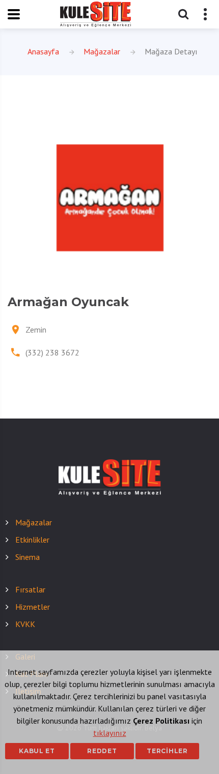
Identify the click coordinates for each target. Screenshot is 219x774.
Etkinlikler (32, 539)
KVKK (25, 624)
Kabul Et (37, 751)
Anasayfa (43, 51)
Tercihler (167, 751)
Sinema (27, 557)
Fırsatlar (30, 589)
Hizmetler (32, 607)
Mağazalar (102, 51)
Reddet (102, 751)
